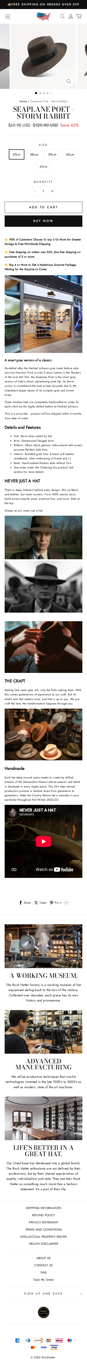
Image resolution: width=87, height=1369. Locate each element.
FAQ (44, 1272)
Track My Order (43, 1279)
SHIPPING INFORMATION (43, 1208)
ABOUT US (43, 1258)
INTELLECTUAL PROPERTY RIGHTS (43, 1237)
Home (23, 101)
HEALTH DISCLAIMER (43, 1243)
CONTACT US (43, 1265)
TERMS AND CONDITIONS (43, 1229)
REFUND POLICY (43, 1215)
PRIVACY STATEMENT (43, 1222)
